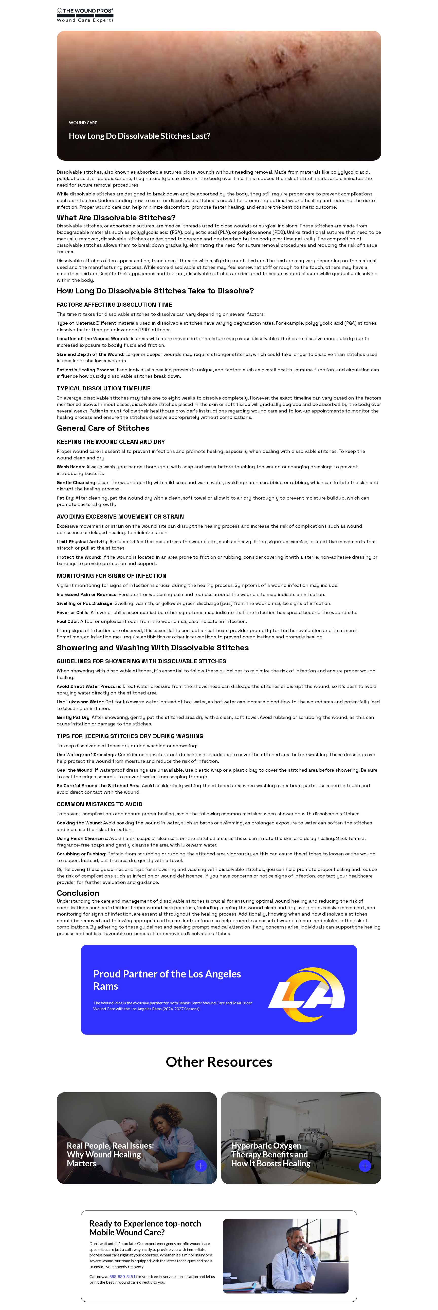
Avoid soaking (118, 823)
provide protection (105, 563)
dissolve (166, 314)
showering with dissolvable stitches (111, 671)
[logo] (85, 15)
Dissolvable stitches (79, 226)
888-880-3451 (122, 1276)
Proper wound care (78, 451)
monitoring (87, 585)
